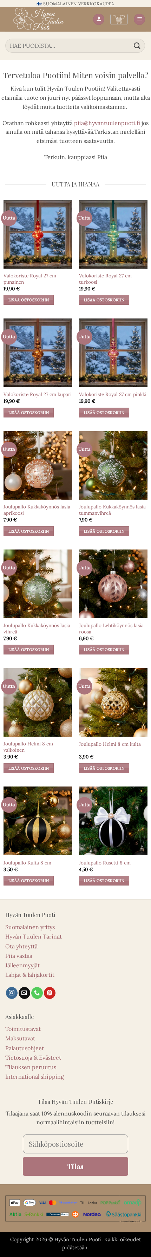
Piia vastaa (18, 955)
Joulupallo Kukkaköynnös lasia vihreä (37, 629)
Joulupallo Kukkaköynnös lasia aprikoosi (37, 510)
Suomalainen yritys (30, 926)
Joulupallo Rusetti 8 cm (105, 863)
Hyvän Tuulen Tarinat (33, 936)
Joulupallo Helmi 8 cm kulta (110, 744)
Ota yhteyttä (21, 946)
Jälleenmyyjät (22, 965)
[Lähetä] (137, 45)
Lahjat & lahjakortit (29, 974)
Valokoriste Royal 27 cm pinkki (112, 394)
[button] (119, 19)
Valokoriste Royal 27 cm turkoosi (105, 279)
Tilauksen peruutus (30, 1067)
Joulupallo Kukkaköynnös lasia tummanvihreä (112, 510)
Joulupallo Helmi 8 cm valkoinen (28, 747)
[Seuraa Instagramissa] (12, 993)
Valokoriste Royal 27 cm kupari (38, 394)
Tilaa (75, 1166)
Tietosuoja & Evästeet (33, 1057)
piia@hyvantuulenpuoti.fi (107, 122)
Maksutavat (20, 1038)
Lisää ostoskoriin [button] (28, 299)
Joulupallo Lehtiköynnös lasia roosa (111, 629)
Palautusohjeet (24, 1048)
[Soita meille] (37, 993)
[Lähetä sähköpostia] (24, 993)
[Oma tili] (98, 19)
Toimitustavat (23, 1028)
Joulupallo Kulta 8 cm (27, 863)
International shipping (34, 1076)
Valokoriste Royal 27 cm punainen (30, 279)
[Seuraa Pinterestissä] (49, 993)
